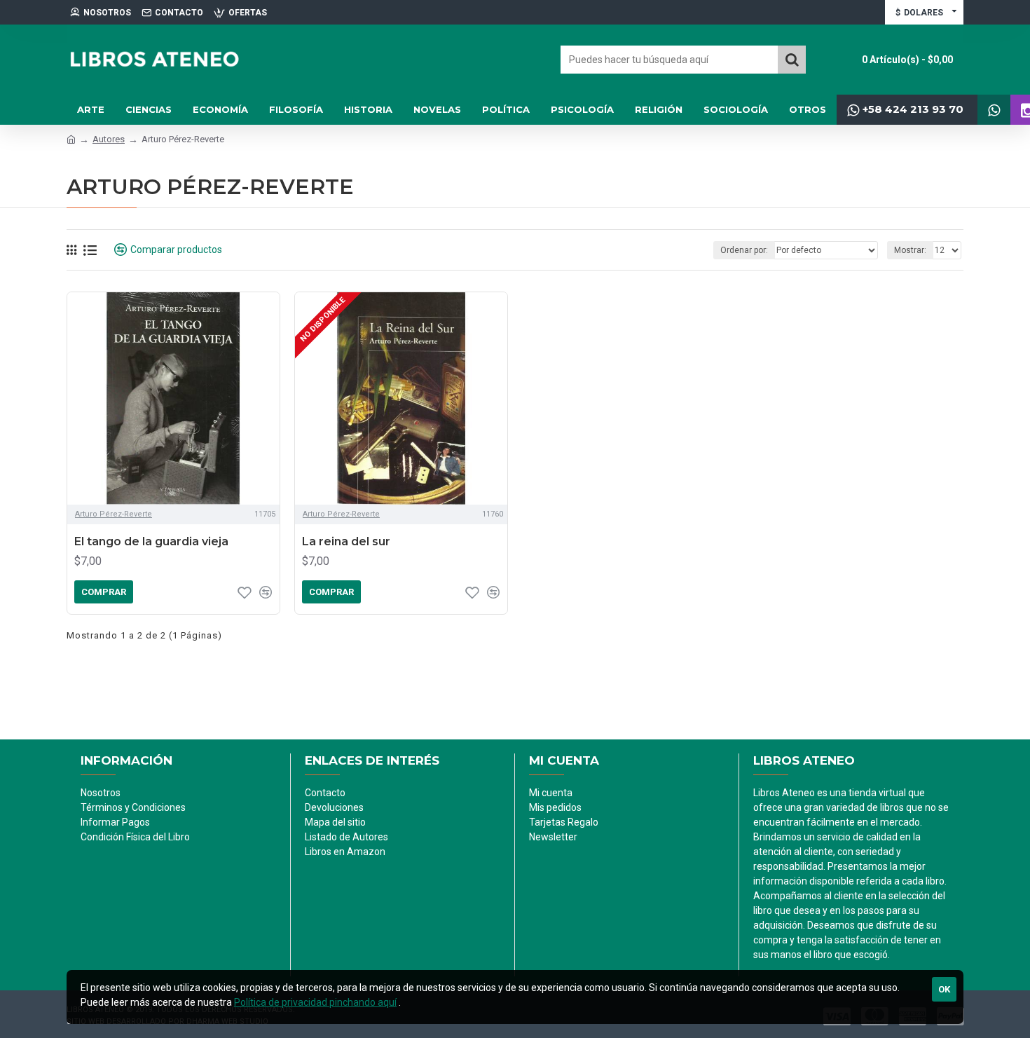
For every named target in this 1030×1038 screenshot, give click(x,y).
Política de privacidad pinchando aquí (315, 1002)
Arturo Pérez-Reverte (113, 514)
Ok (944, 989)
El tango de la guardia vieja (151, 541)
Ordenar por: (744, 250)
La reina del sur (346, 541)
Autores (108, 139)
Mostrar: (910, 250)
